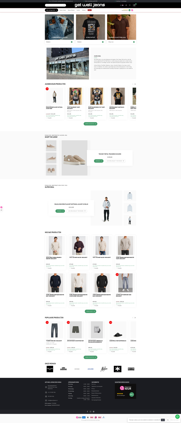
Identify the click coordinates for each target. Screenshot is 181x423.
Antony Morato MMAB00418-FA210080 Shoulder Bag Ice (95, 341)
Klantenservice (95, 395)
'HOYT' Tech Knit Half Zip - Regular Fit (78, 257)
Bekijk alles (90, 311)
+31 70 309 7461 (52, 392)
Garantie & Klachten (96, 397)
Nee (168, 420)
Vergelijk (49, 118)
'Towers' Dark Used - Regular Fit (54, 340)
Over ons (94, 384)
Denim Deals (63, 10)
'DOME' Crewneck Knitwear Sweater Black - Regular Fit (102, 295)
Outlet (78, 10)
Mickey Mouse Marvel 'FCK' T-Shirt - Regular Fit (96, 108)
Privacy (93, 388)
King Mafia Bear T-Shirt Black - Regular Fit (116, 108)
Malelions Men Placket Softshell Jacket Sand (54, 108)
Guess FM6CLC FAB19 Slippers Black (117, 340)
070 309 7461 (51, 396)
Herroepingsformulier (96, 400)
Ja (162, 420)
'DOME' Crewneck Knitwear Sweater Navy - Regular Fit (55, 295)
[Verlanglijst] (129, 5)
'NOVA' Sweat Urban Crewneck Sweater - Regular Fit (53, 258)
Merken (84, 10)
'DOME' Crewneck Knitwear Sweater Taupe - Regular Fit (125, 258)
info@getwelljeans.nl (52, 400)
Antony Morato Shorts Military (75, 340)
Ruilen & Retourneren (96, 393)
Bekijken (98, 161)
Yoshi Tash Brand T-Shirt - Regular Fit (73, 108)
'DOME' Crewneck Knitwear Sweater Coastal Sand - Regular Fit (78, 295)
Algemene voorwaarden (97, 386)
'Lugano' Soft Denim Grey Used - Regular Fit (124, 295)
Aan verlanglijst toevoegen (114, 161)
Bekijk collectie (89, 123)
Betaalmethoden (95, 391)
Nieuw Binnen (71, 10)
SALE (89, 10)
